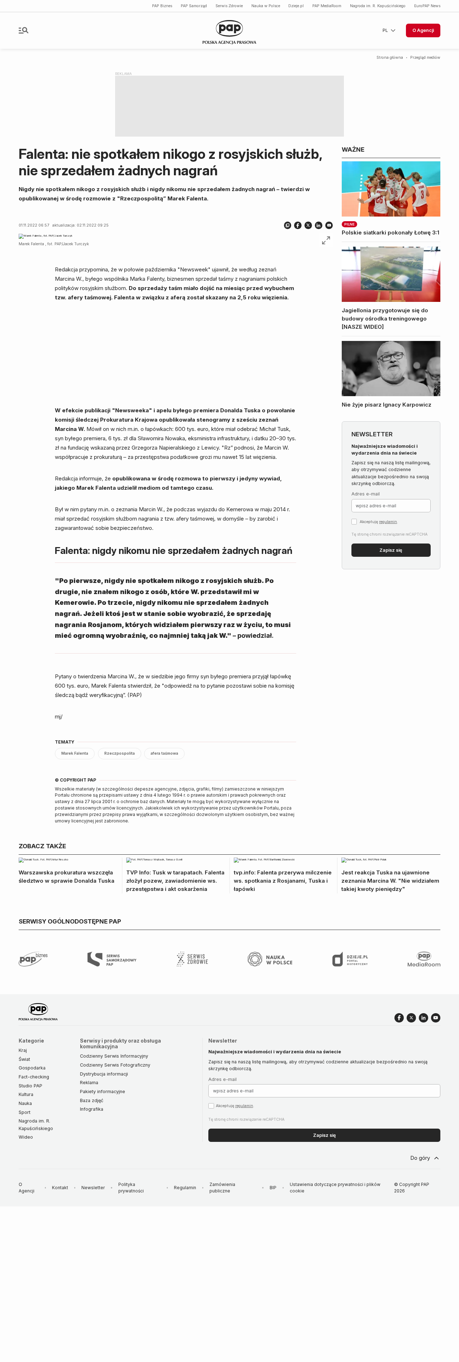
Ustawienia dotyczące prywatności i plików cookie (335, 1187)
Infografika (91, 1109)
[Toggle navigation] (23, 30)
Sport (24, 1112)
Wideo (26, 1137)
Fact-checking (34, 1076)
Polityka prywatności (131, 1187)
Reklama (89, 1082)
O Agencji (423, 30)
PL (385, 30)
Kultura (26, 1094)
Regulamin (185, 1187)
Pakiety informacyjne (102, 1091)
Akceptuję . (379, 521)
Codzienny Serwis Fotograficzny (115, 1065)
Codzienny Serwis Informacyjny (114, 1056)
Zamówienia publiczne (222, 1187)
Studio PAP (30, 1085)
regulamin (388, 521)
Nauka (25, 1103)
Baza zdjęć (91, 1100)
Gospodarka (32, 1068)
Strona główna (390, 57)
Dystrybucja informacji (104, 1074)
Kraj (23, 1050)
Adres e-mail (365, 494)
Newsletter (93, 1187)
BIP (273, 1187)
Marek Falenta (74, 753)
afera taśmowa (164, 753)
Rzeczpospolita (119, 753)
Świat (24, 1059)
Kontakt (60, 1187)
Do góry (420, 1157)
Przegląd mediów (425, 57)
